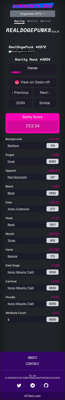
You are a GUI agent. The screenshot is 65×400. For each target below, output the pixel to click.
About (32, 357)
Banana (12, 256)
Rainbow (13, 145)
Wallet (46, 21)
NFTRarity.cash (32, 395)
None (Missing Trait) (21, 272)
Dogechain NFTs (31, 13)
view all (32, 30)
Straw (11, 240)
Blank (11, 193)
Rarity (19, 21)
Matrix (32, 21)
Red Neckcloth (17, 177)
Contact (32, 363)
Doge (11, 161)
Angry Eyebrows (18, 209)
